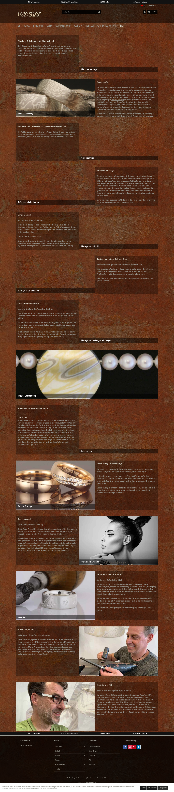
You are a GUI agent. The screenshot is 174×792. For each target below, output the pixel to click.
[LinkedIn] (139, 747)
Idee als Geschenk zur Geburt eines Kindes (134, 584)
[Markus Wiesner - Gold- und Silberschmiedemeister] (118, 651)
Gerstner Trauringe (102, 488)
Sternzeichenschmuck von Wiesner (35, 543)
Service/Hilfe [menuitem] (152, 5)
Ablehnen (143, 787)
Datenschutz (92, 755)
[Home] (19, 26)
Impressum (92, 764)
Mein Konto (57, 751)
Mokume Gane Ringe (70, 48)
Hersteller (57, 769)
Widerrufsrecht (93, 751)
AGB (90, 760)
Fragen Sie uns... (59, 746)
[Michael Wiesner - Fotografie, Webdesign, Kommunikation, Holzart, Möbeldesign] (55, 706)
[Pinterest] (134, 747)
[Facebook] (125, 747)
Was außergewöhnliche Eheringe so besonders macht (117, 202)
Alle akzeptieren (152, 787)
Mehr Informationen (52, 789)
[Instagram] (130, 747)
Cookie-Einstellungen (94, 746)
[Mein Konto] (144, 12)
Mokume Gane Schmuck (66, 137)
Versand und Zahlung (60, 764)
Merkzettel (57, 755)
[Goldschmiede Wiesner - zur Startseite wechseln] (30, 15)
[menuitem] (81, 12)
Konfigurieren (163, 787)
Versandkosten (90, 778)
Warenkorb (57, 760)
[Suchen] (99, 12)
